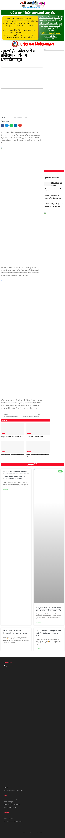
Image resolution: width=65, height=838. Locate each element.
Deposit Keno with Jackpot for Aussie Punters (54, 189)
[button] (2, 125)
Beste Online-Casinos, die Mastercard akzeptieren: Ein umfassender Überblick (54, 177)
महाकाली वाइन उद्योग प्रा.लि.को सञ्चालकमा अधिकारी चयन (12, 455)
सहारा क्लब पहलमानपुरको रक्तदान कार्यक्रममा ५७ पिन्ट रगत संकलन (56, 183)
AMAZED (40, 833)
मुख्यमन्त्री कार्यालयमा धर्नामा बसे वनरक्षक (34, 436)
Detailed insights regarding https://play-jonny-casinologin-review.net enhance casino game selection (53, 198)
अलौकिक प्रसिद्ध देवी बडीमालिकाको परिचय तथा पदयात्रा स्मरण (37, 455)
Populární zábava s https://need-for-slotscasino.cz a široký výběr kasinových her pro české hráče (54, 204)
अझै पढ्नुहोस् (5, 489)
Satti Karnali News (29, 833)
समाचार (3, 433)
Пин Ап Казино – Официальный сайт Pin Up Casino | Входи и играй (48, 633)
